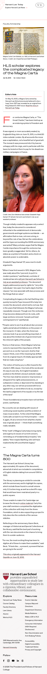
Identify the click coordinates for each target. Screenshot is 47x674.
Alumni (5, 614)
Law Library (7, 610)
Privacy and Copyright (33, 650)
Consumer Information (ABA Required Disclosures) (33, 627)
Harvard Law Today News (12, 600)
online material (26, 503)
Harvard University (10, 647)
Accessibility (29, 641)
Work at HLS (7, 617)
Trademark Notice (31, 647)
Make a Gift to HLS (32, 617)
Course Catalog (8, 603)
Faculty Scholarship (11, 24)
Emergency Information (34, 620)
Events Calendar (31, 600)
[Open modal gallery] (23, 184)
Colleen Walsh (20, 78)
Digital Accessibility (32, 644)
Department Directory (33, 610)
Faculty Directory (9, 607)
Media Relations (31, 613)
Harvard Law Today (14, 4)
